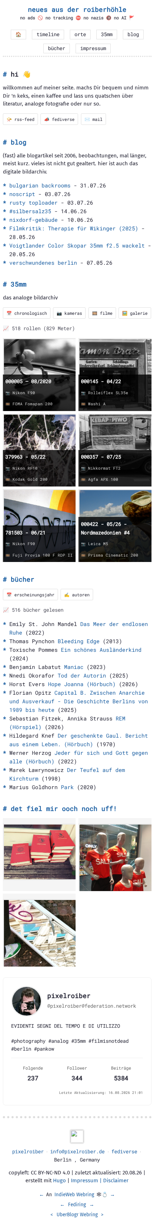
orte (80, 34)
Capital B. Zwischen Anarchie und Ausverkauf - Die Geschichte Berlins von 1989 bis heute (78, 701)
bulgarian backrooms (40, 185)
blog (133, 34)
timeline (48, 34)
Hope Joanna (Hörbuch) (82, 684)
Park (67, 787)
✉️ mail (93, 119)
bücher (56, 48)
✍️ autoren (77, 594)
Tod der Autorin (82, 675)
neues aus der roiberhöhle (77, 9)
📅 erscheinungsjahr (30, 594)
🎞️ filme (102, 313)
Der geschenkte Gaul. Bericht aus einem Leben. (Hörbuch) (78, 740)
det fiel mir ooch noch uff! (64, 808)
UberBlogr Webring (77, 1215)
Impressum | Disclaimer (100, 1180)
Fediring (77, 1205)
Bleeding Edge (79, 641)
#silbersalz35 (30, 211)
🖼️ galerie (135, 313)
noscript (22, 193)
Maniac (73, 666)
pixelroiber (28, 1151)
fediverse (124, 1151)
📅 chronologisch (26, 313)
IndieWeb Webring (74, 1195)
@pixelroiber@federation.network (91, 1006)
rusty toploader (33, 202)
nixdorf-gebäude (33, 219)
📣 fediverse (59, 119)
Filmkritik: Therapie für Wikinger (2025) (73, 228)
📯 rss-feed (20, 119)
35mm (106, 34)
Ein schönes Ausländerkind (101, 649)
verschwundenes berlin (43, 262)
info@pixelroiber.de (77, 1151)
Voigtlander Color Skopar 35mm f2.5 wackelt (77, 245)
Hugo (59, 1180)
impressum (93, 48)
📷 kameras (69, 313)
